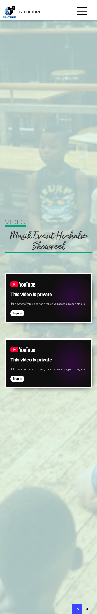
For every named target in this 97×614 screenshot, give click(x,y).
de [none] (87, 609)
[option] (87, 609)
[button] (84, 12)
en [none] (76, 609)
